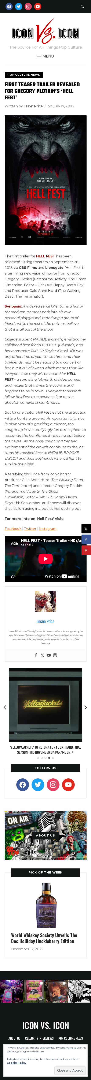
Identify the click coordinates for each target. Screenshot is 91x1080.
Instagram (47, 529)
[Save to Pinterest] (86, 550)
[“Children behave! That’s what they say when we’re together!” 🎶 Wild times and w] (57, 991)
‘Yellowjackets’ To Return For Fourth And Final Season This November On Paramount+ (45, 750)
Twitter (30, 529)
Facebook (13, 529)
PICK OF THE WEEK (45, 872)
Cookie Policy (16, 1062)
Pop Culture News (24, 74)
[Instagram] (55, 655)
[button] (45, 56)
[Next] (85, 707)
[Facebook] (36, 655)
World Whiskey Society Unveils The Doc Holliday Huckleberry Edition (44, 938)
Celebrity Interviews (39, 1039)
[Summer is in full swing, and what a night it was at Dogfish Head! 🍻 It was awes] (34, 991)
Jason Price (33, 106)
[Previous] (5, 707)
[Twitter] (42, 655)
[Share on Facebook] (86, 539)
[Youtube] (49, 655)
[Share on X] (86, 528)
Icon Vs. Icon (45, 1025)
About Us (14, 1039)
